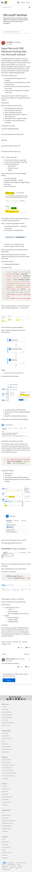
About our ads (18, 867)
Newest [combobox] (27, 654)
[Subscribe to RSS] (22, 699)
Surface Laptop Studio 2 (7, 712)
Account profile (5, 733)
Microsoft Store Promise (7, 749)
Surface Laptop (5, 709)
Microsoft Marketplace (6, 826)
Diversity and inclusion (6, 852)
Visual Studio (5, 831)
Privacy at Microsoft (6, 847)
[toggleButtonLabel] (29, 7)
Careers (3, 839)
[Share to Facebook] (10, 699)
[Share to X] (13, 699)
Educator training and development (9, 773)
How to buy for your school (7, 770)
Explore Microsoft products (7, 722)
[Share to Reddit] (16, 699)
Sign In (28, 2)
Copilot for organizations (7, 714)
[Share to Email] (24, 699)
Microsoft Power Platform (7, 796)
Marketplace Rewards (6, 828)
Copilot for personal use (7, 717)
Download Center (5, 735)
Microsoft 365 (5, 794)
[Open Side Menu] (2, 2)
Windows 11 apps (5, 725)
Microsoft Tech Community (7, 823)
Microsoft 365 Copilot (6, 802)
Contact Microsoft (11, 864)
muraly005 (9, 42)
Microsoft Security (6, 788)
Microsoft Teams (5, 799)
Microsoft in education (6, 759)
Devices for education (6, 762)
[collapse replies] (16, 657)
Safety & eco (4, 867)
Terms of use (13, 866)
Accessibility (4, 855)
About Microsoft (5, 841)
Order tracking (5, 744)
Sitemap (3, 864)
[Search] (18, 3)
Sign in (9, 680)
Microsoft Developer (6, 815)
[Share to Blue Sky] (19, 699)
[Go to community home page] (6, 2)
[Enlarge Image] (16, 202)
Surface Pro (4, 706)
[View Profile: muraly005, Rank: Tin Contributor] (3, 43)
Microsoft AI (4, 786)
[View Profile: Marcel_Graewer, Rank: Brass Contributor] (3, 659)
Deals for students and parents (8, 775)
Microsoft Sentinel (7, 7)
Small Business (5, 805)
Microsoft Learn (5, 818)
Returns (3, 741)
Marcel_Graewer (10, 659)
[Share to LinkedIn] (7, 699)
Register (23, 2)
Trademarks (20, 866)
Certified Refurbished (6, 746)
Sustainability (5, 858)
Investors (4, 849)
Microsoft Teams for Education (8, 765)
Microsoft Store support (7, 738)
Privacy (18, 864)
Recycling (11, 867)
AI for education (5, 778)
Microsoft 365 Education (7, 767)
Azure (3, 812)
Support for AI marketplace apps (8, 820)
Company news (5, 844)
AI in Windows (5, 720)
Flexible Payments (5, 752)
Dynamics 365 (5, 791)
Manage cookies (5, 866)
